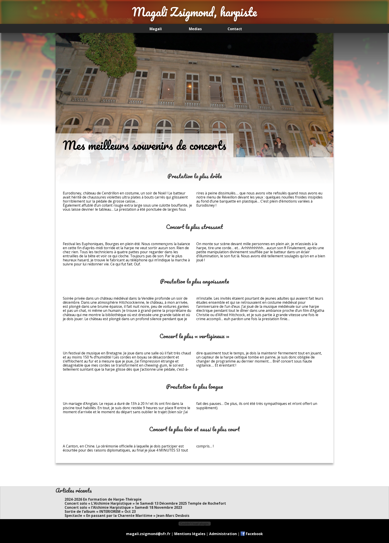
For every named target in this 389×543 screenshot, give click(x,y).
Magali (155, 28)
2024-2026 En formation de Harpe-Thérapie (103, 499)
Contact (235, 28)
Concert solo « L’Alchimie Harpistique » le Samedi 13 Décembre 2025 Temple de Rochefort (145, 503)
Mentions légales (189, 533)
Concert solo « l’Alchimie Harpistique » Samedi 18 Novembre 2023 (123, 507)
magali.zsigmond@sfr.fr (148, 533)
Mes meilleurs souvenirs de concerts (144, 145)
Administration (223, 533)
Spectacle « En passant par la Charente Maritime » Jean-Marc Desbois (127, 515)
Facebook (254, 533)
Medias (195, 28)
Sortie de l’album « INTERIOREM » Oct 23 (100, 511)
